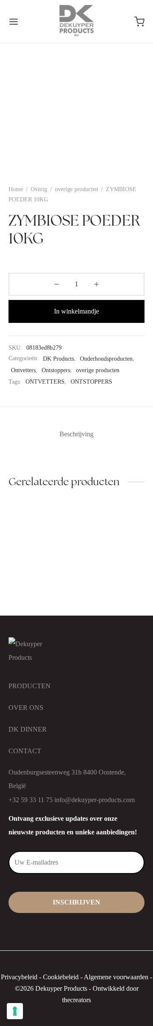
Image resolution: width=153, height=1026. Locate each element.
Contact (24, 751)
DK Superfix (25, 599)
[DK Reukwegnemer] (41, 535)
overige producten (76, 189)
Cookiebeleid (61, 977)
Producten (29, 686)
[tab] (76, 434)
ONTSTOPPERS (91, 381)
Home (15, 189)
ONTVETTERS (45, 381)
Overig (39, 189)
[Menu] (13, 21)
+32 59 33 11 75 (30, 799)
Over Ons (25, 707)
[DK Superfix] (41, 580)
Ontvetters (23, 370)
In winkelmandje (76, 311)
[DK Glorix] (112, 580)
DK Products (58, 358)
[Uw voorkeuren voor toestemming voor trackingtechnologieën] (15, 1011)
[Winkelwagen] (139, 22)
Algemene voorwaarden (116, 977)
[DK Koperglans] (112, 535)
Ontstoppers (56, 370)
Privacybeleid (19, 977)
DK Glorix (94, 599)
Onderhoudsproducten (106, 358)
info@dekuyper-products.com (94, 799)
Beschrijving (77, 434)
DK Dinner (27, 729)
